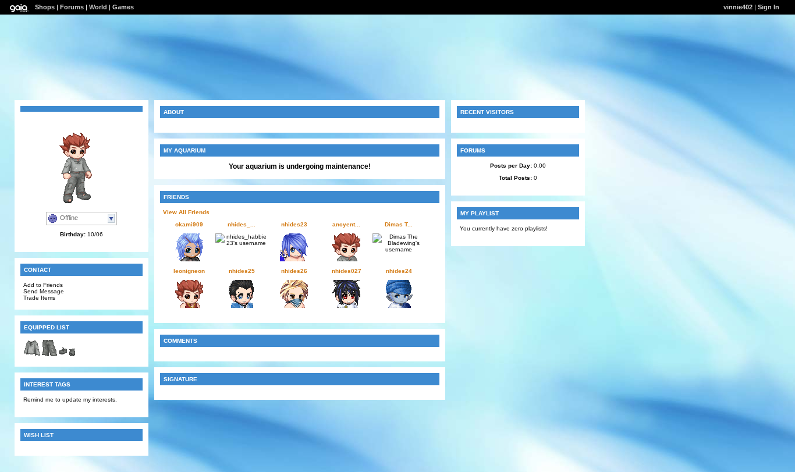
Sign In (768, 6)
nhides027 (346, 271)
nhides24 (399, 271)
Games (123, 6)
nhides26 (294, 271)
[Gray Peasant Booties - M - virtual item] (67, 355)
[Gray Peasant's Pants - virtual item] (49, 355)
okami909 (189, 224)
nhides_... (241, 224)
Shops (45, 6)
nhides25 (242, 271)
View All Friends (186, 212)
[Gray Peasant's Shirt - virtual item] (32, 355)
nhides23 (294, 224)
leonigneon (189, 271)
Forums (72, 6)
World (98, 6)
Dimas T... (399, 224)
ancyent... (346, 224)
